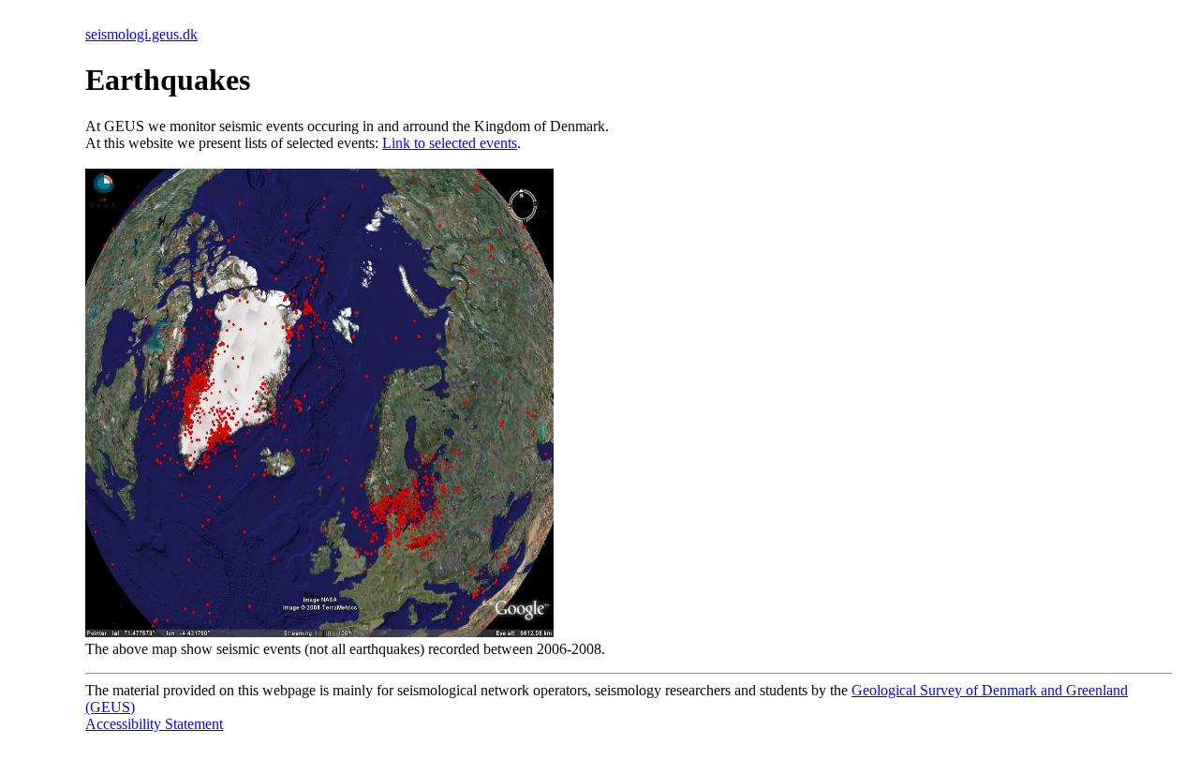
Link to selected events (449, 143)
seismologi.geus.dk (141, 34)
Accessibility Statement (154, 724)
